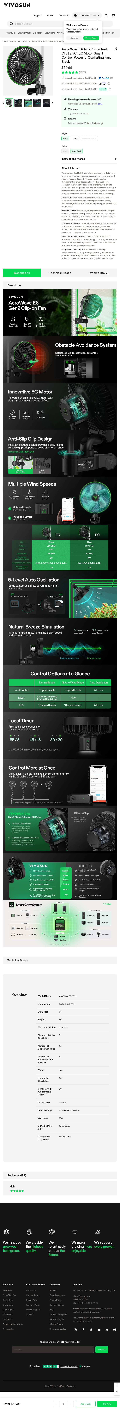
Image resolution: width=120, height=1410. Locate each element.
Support (37, 15)
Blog (51, 1309)
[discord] (106, 1329)
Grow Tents (8, 1305)
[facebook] (83, 1329)
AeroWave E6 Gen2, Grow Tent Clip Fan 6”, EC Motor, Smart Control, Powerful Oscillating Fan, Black (86, 55)
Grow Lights (8, 1309)
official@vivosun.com (82, 1296)
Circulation (7, 1319)
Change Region (91, 38)
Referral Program (57, 1319)
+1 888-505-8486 (80, 1299)
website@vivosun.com (90, 1312)
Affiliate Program (57, 1324)
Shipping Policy (32, 1295)
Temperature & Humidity (13, 1324)
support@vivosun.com (82, 1321)
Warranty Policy (33, 1305)
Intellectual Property (58, 1314)
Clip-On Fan (15, 41)
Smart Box (7, 1290)
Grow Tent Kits (9, 1295)
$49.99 (66, 68)
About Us (54, 1290)
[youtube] (98, 1329)
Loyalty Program (33, 1309)
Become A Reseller (58, 1329)
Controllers (7, 1300)
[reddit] (114, 1329)
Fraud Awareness (57, 1295)
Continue (74, 38)
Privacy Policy (55, 1300)
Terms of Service (57, 1305)
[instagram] (75, 1329)
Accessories (8, 1329)
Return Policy (32, 1300)
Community (64, 15)
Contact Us (31, 1290)
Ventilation (7, 1314)
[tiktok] (91, 1329)
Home (5, 41)
